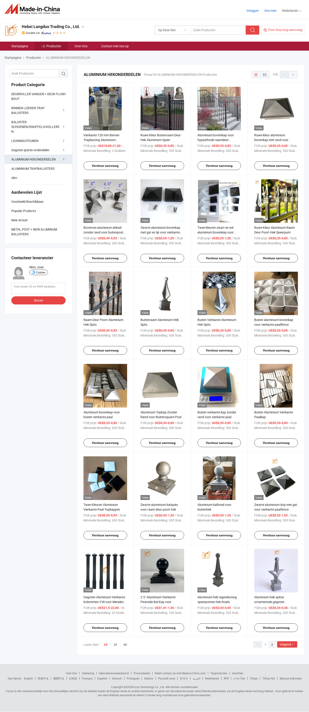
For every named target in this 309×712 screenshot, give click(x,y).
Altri (14, 178)
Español (102, 678)
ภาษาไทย (239, 678)
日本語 (73, 678)
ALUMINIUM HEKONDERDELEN (33, 159)
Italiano (148, 678)
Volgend (285, 644)
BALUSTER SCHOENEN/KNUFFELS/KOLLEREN (35, 127)
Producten (53, 46)
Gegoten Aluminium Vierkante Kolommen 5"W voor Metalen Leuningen (104, 602)
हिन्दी (226, 678)
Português (133, 678)
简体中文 (43, 678)
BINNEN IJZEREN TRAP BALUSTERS (28, 110)
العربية (196, 678)
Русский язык (166, 678)
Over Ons (81, 46)
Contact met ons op (115, 46)
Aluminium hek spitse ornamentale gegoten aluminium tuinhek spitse (271, 602)
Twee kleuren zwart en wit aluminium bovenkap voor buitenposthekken (215, 232)
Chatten (40, 272)
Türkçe (254, 678)
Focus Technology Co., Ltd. (148, 687)
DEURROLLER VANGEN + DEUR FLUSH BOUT (38, 96)
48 (125, 644)
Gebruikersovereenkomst (114, 673)
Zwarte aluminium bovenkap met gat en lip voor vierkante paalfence (160, 232)
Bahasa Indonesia (291, 678)
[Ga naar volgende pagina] (293, 74)
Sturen (38, 300)
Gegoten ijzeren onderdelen (30, 150)
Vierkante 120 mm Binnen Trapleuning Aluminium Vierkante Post (101, 140)
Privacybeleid (142, 673)
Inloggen (253, 10)
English (28, 678)
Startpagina (19, 46)
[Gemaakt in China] (34, 9)
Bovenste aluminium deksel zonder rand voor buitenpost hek (103, 232)
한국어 (184, 678)
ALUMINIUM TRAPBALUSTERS (33, 168)
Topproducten (218, 673)
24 (105, 644)
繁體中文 (58, 678)
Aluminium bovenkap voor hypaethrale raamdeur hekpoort (215, 140)
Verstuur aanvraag (105, 165)
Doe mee (270, 10)
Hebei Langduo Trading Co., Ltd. (51, 26)
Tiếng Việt (268, 678)
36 (115, 644)
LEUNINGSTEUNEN (24, 141)
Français (87, 678)
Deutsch (117, 678)
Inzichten (237, 673)
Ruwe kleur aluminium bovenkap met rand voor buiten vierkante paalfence (272, 140)
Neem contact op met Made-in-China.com (180, 673)
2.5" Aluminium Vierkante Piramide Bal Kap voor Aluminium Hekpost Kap (158, 602)
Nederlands (212, 678)
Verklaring (88, 673)
